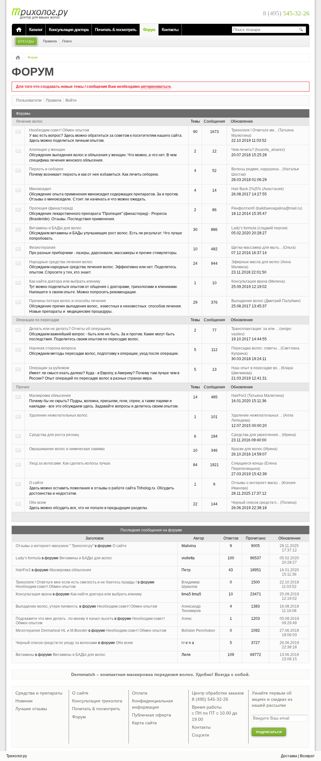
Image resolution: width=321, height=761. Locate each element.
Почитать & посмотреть (115, 29)
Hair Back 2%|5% (257, 189)
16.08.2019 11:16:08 (289, 608)
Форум (149, 29)
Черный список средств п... (264, 502)
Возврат (307, 756)
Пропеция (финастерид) (51, 208)
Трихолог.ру (16, 756)
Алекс (187, 618)
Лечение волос (29, 121)
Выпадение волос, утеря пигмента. (47, 606)
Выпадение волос (266, 301)
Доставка (289, 756)
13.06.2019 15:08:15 (289, 656)
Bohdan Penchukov (198, 630)
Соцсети (200, 734)
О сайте (36, 483)
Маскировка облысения (50, 395)
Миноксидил (40, 189)
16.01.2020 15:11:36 (289, 572)
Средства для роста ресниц (54, 435)
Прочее (22, 387)
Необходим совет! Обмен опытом (59, 130)
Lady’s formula (259, 228)
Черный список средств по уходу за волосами (56, 643)
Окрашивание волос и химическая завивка (67, 449)
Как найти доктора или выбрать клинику (64, 281)
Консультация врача (258, 281)
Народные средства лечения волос (60, 262)
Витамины (25, 654)
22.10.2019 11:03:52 (289, 584)
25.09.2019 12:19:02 (289, 596)
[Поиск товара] (301, 29)
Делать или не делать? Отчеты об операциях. (70, 329)
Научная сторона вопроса (52, 348)
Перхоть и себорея (46, 169)
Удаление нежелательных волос (58, 415)
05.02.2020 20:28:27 (289, 560)
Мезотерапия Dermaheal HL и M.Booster (51, 630)
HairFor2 (257, 395)
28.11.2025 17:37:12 (289, 548)
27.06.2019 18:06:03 (289, 632)
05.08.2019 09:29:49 (289, 620)
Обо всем (37, 502)
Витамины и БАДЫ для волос (55, 228)
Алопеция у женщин (47, 149)
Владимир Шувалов (191, 584)
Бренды (26, 41)
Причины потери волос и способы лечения (67, 301)
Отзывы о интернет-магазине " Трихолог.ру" (55, 546)
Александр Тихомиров (191, 608)
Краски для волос (254, 449)
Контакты (170, 29)
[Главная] (18, 30)
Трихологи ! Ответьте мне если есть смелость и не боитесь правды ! (76, 582)
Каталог (35, 29)
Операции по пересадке (37, 320)
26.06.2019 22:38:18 (289, 645)
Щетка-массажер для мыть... (263, 247)
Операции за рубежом (49, 368)
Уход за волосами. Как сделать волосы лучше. (70, 463)
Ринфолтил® (266, 208)
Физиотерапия (42, 247)
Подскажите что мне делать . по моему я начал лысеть (64, 618)
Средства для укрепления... (263, 435)
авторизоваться (156, 86)
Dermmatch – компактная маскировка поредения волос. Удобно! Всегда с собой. (160, 674)
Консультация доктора (68, 29)
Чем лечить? (258, 149)
